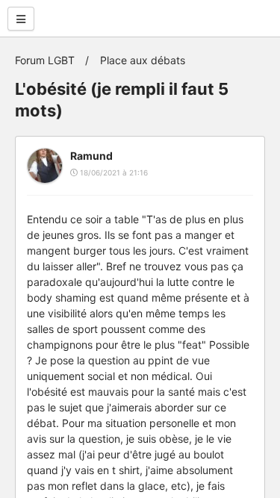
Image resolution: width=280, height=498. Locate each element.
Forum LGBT (45, 60)
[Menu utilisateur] (20, 19)
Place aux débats (142, 60)
